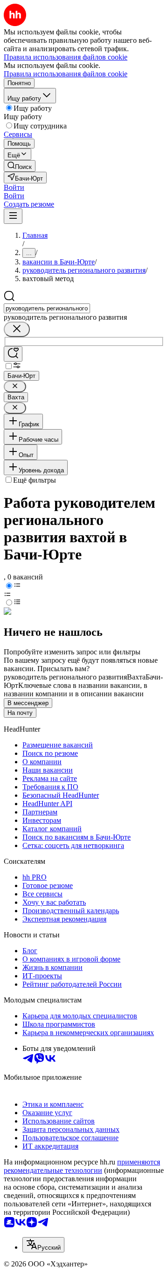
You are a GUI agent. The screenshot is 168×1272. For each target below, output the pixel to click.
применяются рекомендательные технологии (82, 1166)
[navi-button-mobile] (13, 216)
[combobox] (47, 308)
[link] (19, 166)
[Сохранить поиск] (13, 354)
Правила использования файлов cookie (65, 74)
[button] (14, 187)
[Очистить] (17, 329)
